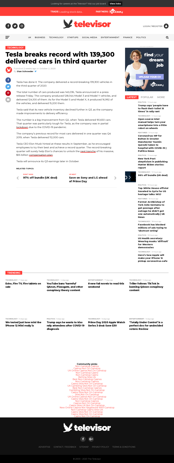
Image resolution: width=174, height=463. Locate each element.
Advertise (44, 447)
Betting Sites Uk (87, 377)
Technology (56, 37)
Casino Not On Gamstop (87, 416)
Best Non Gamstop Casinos (87, 379)
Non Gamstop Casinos (87, 366)
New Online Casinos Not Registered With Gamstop (87, 407)
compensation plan (41, 154)
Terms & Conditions (123, 447)
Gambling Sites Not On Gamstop (87, 390)
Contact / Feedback (65, 447)
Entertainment (110, 37)
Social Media (89, 37)
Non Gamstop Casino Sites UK (87, 409)
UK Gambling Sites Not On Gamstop (87, 386)
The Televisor (94, 459)
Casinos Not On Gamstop (87, 368)
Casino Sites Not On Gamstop (87, 383)
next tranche (88, 151)
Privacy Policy (100, 447)
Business (40, 37)
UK (29, 37)
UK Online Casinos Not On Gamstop (87, 370)
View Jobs (115, 3)
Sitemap (84, 447)
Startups (72, 37)
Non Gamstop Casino (87, 372)
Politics (141, 37)
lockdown (22, 127)
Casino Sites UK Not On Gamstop (87, 405)
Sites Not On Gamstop (87, 394)
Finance (127, 37)
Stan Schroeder (25, 71)
